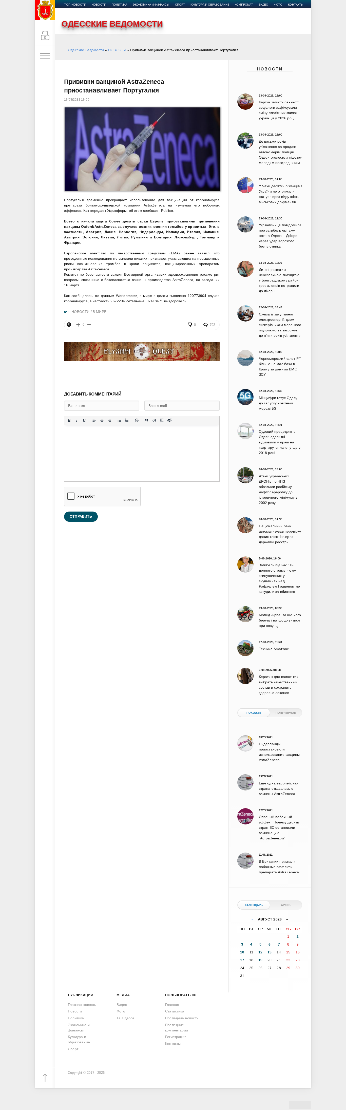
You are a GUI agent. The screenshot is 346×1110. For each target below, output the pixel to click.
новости (99, 4)
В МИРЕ (99, 312)
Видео (263, 4)
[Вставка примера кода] (154, 420)
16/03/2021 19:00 (76, 99)
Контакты (295, 4)
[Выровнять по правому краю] (109, 420)
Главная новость (82, 1005)
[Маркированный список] (119, 420)
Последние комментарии (176, 1027)
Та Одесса (125, 1018)
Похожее (253, 712)
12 (260, 952)
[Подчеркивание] (84, 420)
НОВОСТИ (117, 50)
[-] (89, 325)
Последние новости (182, 1018)
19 (260, 960)
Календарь (254, 905)
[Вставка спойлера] (162, 420)
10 (242, 952)
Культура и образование (209, 4)
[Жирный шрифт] (69, 420)
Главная (172, 1005)
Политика (119, 4)
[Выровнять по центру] (102, 420)
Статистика (174, 1011)
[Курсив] (77, 420)
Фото (278, 4)
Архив (286, 905)
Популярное (286, 712)
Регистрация (175, 1037)
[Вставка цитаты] (146, 420)
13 (269, 952)
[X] (69, 324)
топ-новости (75, 4)
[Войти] (45, 36)
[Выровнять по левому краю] (94, 420)
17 (242, 960)
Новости (270, 69)
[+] (78, 325)
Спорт (180, 4)
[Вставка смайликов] (137, 420)
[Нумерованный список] (127, 420)
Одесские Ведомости (86, 50)
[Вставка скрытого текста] (169, 420)
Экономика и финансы (151, 4)
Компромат (244, 4)
